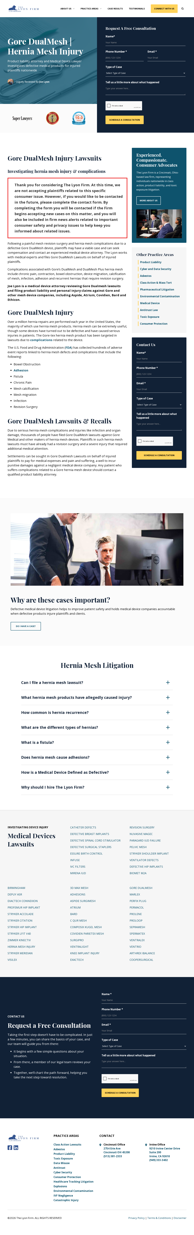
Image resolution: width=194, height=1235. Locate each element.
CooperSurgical (141, 960)
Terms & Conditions (159, 1218)
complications (41, 340)
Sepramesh (137, 927)
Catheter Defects (83, 827)
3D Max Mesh (79, 888)
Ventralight (79, 946)
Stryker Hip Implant (22, 927)
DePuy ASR (15, 894)
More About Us (148, 200)
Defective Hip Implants (146, 866)
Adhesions (77, 894)
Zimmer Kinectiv (19, 940)
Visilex (12, 960)
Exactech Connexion (23, 901)
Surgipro (77, 940)
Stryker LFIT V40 (19, 933)
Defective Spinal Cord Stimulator (95, 840)
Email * (152, 51)
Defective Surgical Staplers (90, 847)
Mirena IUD (78, 873)
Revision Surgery (142, 827)
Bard (73, 914)
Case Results (115, 8)
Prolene (136, 914)
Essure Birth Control (86, 853)
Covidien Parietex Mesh (87, 933)
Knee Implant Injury (84, 953)
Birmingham (16, 888)
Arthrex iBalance (142, 953)
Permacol (137, 907)
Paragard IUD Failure (145, 840)
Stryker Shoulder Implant (149, 853)
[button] (67, 8)
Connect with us (164, 8)
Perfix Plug (138, 901)
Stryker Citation (20, 920)
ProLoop (136, 920)
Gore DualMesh (141, 888)
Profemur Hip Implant (24, 907)
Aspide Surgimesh (82, 901)
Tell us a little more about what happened (132, 82)
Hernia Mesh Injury (21, 946)
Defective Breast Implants (89, 834)
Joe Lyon (44, 81)
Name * (107, 994)
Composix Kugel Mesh (86, 927)
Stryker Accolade (20, 914)
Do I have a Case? (26, 626)
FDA (68, 347)
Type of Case (113, 67)
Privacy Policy (136, 1218)
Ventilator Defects (144, 860)
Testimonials (137, 8)
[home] (24, 8)
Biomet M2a (138, 873)
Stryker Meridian (20, 953)
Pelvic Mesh (138, 847)
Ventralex (137, 940)
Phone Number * (116, 51)
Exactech (77, 960)
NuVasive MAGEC (141, 834)
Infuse (75, 860)
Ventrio (135, 946)
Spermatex (137, 933)
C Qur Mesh (78, 920)
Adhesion (21, 370)
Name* (110, 36)
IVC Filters (77, 866)
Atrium (75, 907)
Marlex (135, 894)
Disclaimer (180, 1218)
